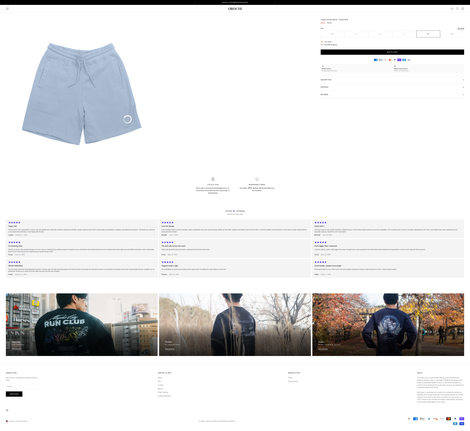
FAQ (159, 381)
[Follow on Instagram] (7, 410)
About (160, 378)
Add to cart (392, 52)
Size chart (461, 28)
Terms (290, 378)
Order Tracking (163, 392)
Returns (160, 389)
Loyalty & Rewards (164, 396)
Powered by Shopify (227, 421)
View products (16, 349)
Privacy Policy (293, 381)
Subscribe (14, 394)
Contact (160, 385)
